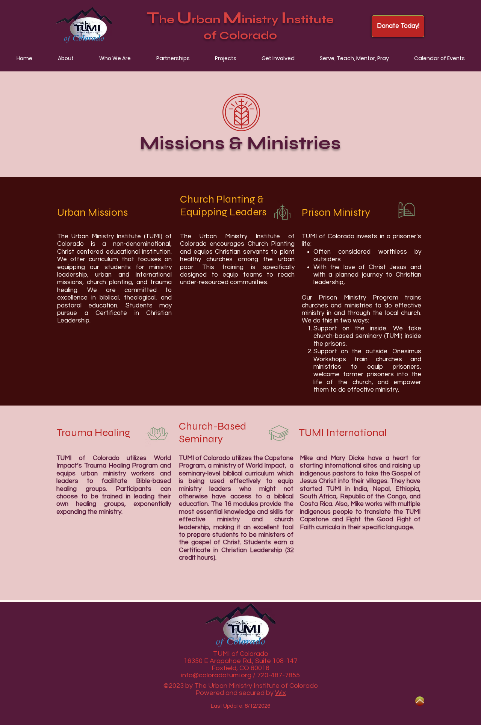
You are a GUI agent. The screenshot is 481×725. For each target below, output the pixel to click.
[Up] (419, 701)
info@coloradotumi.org (216, 675)
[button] (65, 58)
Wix (280, 692)
